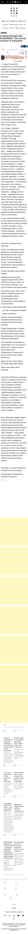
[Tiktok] (14, 918)
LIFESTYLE (5, 28)
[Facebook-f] (8, 2)
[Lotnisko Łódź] (20, 895)
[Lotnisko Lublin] (14, 899)
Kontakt (14, 908)
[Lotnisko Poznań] (20, 891)
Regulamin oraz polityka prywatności (14, 912)
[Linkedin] (23, 915)
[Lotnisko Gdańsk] (9, 885)
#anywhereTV (7, 21)
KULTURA (5, 24)
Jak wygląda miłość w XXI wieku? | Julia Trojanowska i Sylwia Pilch (8, 807)
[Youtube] (15, 2)
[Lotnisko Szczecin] (9, 891)
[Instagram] (13, 2)
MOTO (20, 24)
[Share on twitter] (24, 46)
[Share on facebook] (21, 46)
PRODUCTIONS (13, 24)
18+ (24, 24)
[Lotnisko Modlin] (20, 884)
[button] (26, 2)
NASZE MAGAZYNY (20, 28)
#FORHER (16, 21)
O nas (14, 904)
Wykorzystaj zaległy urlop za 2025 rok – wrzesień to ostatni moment (19, 808)
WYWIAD (23, 21)
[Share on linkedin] (26, 46)
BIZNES (12, 28)
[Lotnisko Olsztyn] (9, 895)
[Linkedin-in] (18, 2)
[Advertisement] (14, 532)
